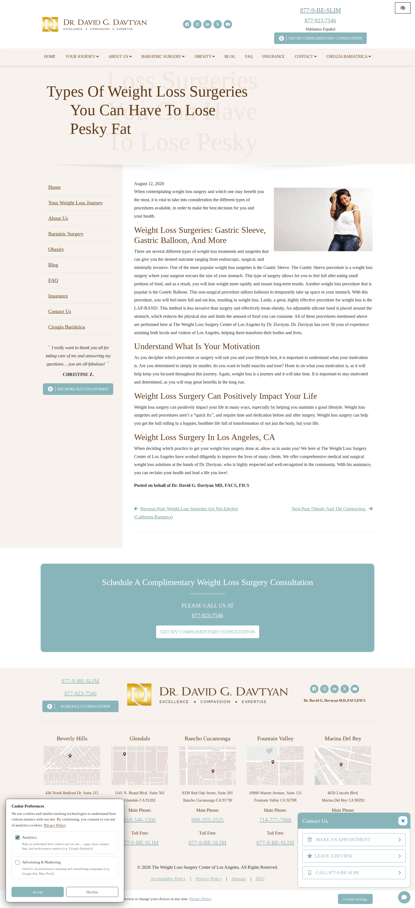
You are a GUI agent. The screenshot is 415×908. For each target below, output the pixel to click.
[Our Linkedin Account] (207, 24)
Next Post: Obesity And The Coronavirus (329, 508)
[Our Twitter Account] (217, 24)
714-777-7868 (275, 820)
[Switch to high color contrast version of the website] (402, 8)
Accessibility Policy (168, 878)
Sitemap (238, 878)
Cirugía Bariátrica (347, 56)
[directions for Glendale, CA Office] (140, 765)
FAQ (249, 56)
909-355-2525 (207, 820)
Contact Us (59, 311)
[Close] (402, 820)
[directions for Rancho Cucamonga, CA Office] (207, 765)
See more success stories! (83, 389)
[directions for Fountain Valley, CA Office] (275, 765)
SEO (260, 878)
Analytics (29, 837)
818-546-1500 (140, 820)
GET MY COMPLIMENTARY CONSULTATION (207, 631)
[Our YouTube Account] (228, 24)
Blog (229, 56)
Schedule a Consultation (85, 706)
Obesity (203, 56)
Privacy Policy (209, 878)
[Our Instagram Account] (197, 24)
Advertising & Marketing (41, 862)
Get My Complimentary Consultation (325, 38)
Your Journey (80, 56)
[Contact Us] (404, 897)
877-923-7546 (320, 20)
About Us (118, 56)
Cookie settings (355, 899)
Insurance (273, 56)
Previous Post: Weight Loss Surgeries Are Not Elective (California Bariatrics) (186, 512)
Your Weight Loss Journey (75, 202)
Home (50, 56)
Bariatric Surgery (161, 56)
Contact (304, 56)
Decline (92, 892)
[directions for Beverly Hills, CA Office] (72, 765)
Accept (37, 892)
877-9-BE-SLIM (320, 10)
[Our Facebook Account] (187, 24)
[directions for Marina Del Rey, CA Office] (343, 765)
